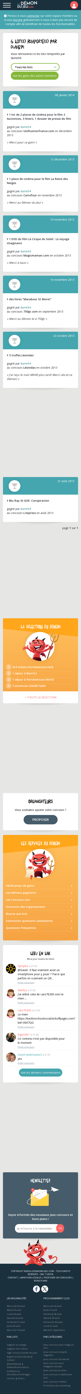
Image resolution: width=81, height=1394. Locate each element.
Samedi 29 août (51, 1317)
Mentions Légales (30, 1277)
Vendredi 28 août (52, 1314)
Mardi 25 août (14, 1309)
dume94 (25, 127)
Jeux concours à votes (54, 1370)
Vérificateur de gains (20, 885)
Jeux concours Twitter (55, 1381)
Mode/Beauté (14, 1363)
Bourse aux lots (16, 914)
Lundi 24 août (14, 1314)
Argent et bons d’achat (18, 1356)
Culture (11, 1359)
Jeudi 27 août (50, 1309)
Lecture (11, 1378)
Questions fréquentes (21, 928)
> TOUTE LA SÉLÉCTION (40, 697)
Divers (21, 1378)
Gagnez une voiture (17, 1348)
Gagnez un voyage (16, 1344)
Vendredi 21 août (16, 1322)
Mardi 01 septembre (54, 1330)
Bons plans (40, 1280)
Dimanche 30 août (53, 1322)
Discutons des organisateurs (25, 907)
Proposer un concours (58, 1277)
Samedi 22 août (15, 1317)
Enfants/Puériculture (18, 1367)
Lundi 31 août (50, 1325)
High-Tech (12, 1352)
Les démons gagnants (21, 892)
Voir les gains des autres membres (35, 76)
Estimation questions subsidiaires (29, 921)
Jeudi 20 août (13, 1325)
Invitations (12, 1371)
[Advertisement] (40, 432)
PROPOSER (40, 820)
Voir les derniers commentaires (40, 1072)
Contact (13, 1277)
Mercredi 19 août (16, 1330)
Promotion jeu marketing (56, 1385)
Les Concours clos (18, 900)
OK (60, 1228)
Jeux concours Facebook (56, 1359)
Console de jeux (28, 1352)
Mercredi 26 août (16, 1306)
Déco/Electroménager (18, 1374)
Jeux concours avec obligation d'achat (53, 1365)
